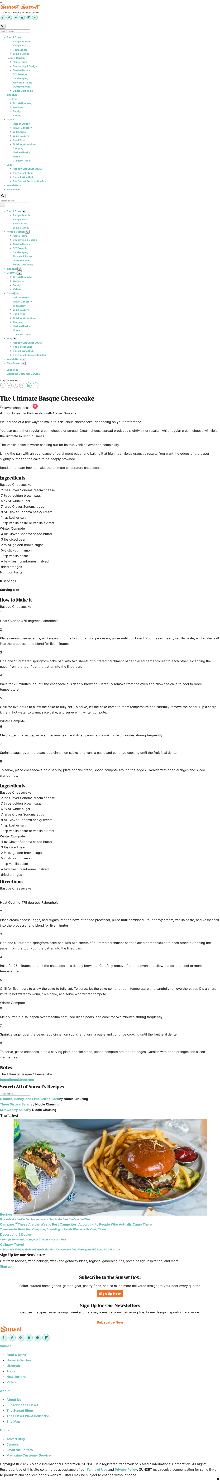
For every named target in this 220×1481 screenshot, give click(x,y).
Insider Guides (21, 123)
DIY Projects (20, 74)
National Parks (21, 152)
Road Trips (19, 140)
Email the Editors (19, 1450)
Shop (9, 164)
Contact (6, 1430)
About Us (13, 1400)
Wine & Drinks (21, 53)
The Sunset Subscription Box (30, 181)
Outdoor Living (21, 86)
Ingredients (9, 1080)
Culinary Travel (22, 160)
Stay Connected (9, 380)
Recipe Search (21, 41)
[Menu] (1, 2)
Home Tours (20, 62)
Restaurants (20, 49)
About (5, 1391)
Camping (18, 148)
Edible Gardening (23, 90)
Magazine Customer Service (23, 373)
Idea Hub (11, 94)
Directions (26, 1080)
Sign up (6, 1266)
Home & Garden (15, 57)
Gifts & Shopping (22, 103)
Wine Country (21, 135)
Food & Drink (13, 37)
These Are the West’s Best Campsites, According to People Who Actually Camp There (53, 1229)
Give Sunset (13, 189)
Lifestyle (11, 99)
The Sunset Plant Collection (28, 1416)
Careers (12, 1444)
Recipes (6, 1214)
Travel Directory (22, 127)
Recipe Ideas (20, 45)
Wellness (18, 107)
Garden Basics (21, 70)
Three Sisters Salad (15, 1104)
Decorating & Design (25, 66)
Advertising (15, 1439)
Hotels (16, 156)
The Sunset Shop (23, 173)
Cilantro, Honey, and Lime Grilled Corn (29, 1099)
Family (17, 111)
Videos (17, 115)
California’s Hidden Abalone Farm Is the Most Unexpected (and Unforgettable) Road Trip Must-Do (60, 1249)
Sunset (5, 1346)
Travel (10, 119)
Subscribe (12, 369)
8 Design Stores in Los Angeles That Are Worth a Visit (33, 1239)
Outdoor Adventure (24, 144)
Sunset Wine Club (23, 177)
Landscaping (20, 78)
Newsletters (13, 185)
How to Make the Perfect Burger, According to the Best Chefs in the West (45, 1219)
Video (11, 1382)
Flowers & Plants (22, 82)
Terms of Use (97, 1469)
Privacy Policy (126, 1469)
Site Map (13, 1421)
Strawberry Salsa (13, 1110)
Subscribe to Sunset (22, 1405)
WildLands (19, 131)
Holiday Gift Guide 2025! (27, 168)
